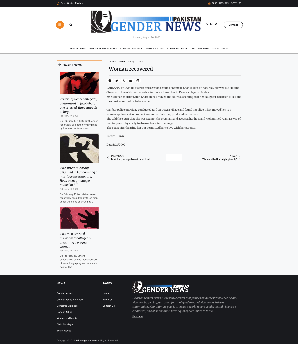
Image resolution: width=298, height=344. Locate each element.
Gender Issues (78, 48)
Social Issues (220, 48)
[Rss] (206, 24)
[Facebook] (211, 24)
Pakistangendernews (86, 340)
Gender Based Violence (103, 48)
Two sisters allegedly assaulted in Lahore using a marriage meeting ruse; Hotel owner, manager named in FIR (78, 176)
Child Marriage (200, 48)
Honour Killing (155, 48)
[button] (71, 25)
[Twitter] (215, 24)
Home (105, 293)
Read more (137, 316)
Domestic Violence (131, 48)
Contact (233, 24)
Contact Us (108, 305)
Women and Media (177, 48)
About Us (107, 299)
